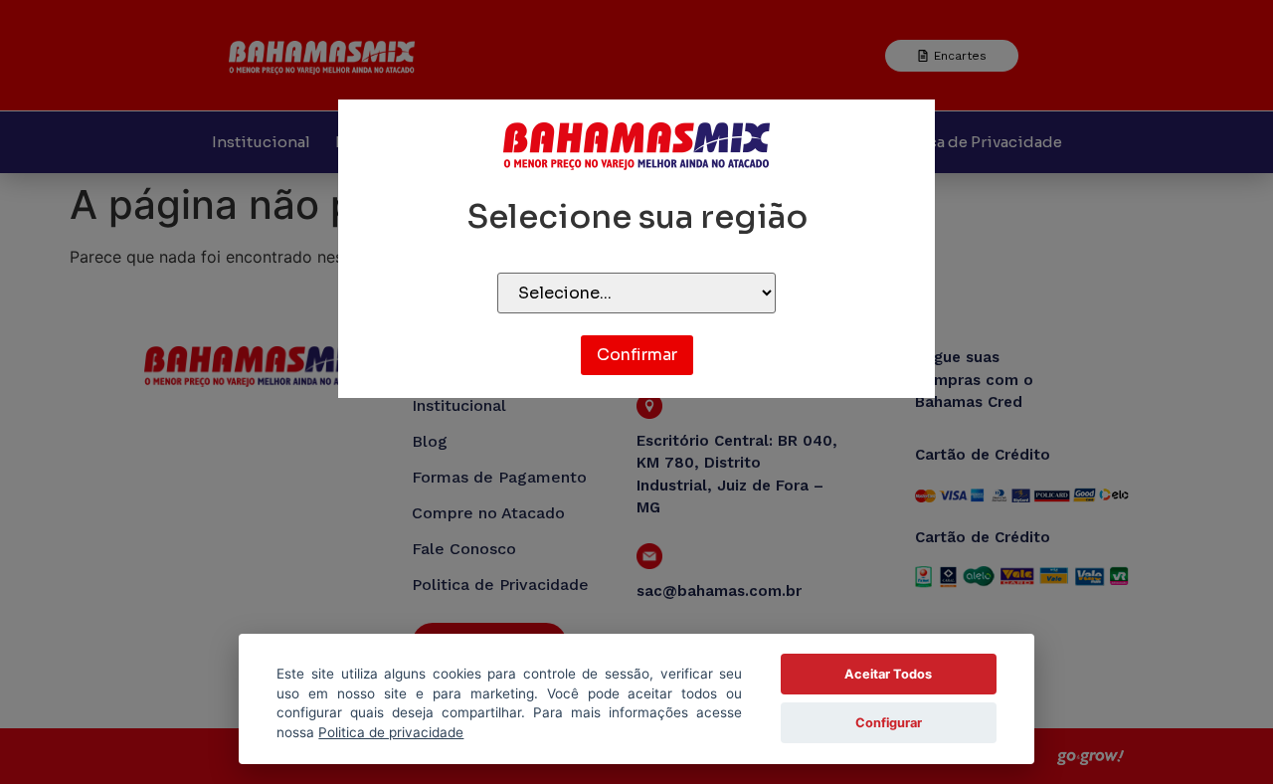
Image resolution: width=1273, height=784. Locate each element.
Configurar (888, 722)
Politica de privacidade (390, 732)
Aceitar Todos (888, 674)
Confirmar (637, 354)
